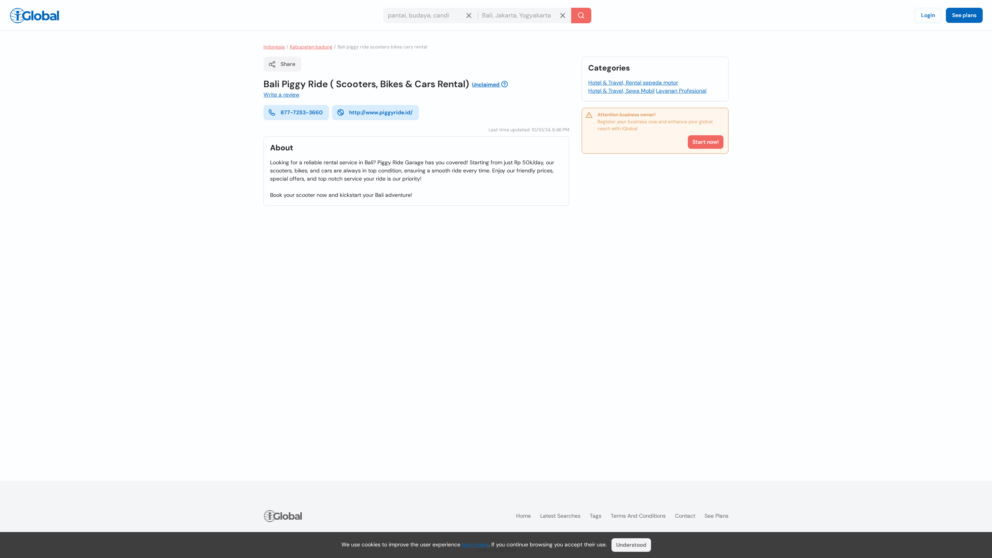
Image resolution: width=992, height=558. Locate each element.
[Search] (581, 15)
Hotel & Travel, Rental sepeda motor (633, 82)
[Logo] (34, 15)
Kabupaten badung (311, 47)
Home (523, 515)
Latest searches (560, 515)
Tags (595, 515)
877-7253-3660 (302, 112)
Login (928, 15)
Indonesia (274, 47)
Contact (685, 515)
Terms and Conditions (638, 515)
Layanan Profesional (681, 90)
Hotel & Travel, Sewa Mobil (621, 90)
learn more (475, 544)
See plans (964, 15)
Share (288, 63)
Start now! (705, 141)
